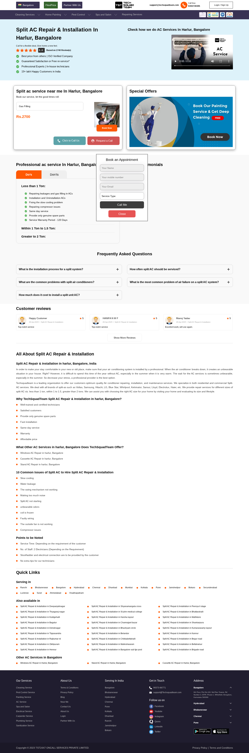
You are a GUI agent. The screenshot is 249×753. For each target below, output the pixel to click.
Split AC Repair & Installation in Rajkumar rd (40, 639)
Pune (158, 587)
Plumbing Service (24, 721)
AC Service (21, 702)
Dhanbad (112, 587)
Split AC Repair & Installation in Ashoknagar (40, 628)
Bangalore (61, 587)
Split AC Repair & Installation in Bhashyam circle (113, 628)
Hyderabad (79, 587)
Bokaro (192, 587)
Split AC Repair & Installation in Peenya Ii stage (184, 606)
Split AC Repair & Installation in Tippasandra (40, 633)
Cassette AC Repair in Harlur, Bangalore (181, 663)
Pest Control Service (25, 692)
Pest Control (79, 14)
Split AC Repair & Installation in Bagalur (38, 622)
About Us (64, 711)
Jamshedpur (174, 587)
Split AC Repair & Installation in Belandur (110, 633)
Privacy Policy (66, 692)
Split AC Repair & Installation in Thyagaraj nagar (42, 612)
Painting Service (23, 697)
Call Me (122, 204)
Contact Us (65, 706)
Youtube (158, 711)
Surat (39, 593)
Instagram (159, 716)
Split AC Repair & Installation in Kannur (181, 633)
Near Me (64, 702)
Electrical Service (24, 711)
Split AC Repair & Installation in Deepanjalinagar (42, 606)
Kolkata (144, 587)
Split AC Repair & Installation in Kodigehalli (40, 617)
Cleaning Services (25, 14)
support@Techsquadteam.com (167, 692)
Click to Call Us (70, 140)
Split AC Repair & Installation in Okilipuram (39, 644)
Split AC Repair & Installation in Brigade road (183, 649)
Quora (157, 721)
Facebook (159, 706)
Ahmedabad (55, 593)
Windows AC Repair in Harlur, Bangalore (39, 663)
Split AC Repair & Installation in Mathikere (182, 617)
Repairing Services (132, 14)
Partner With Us (72, 5)
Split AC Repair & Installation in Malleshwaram (112, 644)
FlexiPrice (51, 5)
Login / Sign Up (221, 5)
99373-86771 (159, 688)
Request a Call (104, 140)
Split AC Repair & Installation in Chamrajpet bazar (114, 622)
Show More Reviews (125, 337)
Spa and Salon (104, 14)
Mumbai (129, 587)
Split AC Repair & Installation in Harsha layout (112, 617)
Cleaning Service (24, 688)
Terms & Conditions (69, 688)
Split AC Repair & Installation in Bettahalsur (182, 644)
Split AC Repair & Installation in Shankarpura (183, 622)
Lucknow (24, 593)
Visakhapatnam (76, 593)
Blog (62, 697)
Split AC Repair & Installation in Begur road (182, 639)
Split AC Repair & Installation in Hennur (38, 649)
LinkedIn (158, 726)
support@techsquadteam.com (164, 5)
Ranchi (23, 587)
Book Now (107, 128)
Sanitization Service (25, 725)
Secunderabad (210, 587)
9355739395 (194, 6)
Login (63, 716)
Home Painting (53, 14)
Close (122, 214)
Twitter (157, 731)
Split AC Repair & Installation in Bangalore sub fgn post (116, 649)
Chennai (96, 587)
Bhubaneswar (41, 587)
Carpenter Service (24, 716)
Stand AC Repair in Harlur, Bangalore (108, 663)
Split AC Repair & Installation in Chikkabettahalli (113, 639)
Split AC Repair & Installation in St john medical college (116, 612)
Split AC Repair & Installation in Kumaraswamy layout (187, 628)
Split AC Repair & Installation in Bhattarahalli (183, 612)
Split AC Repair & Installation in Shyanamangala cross (116, 606)
